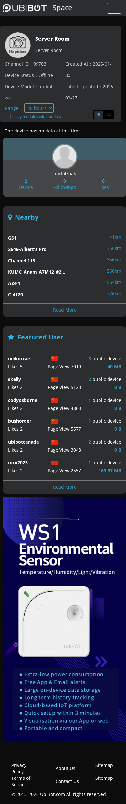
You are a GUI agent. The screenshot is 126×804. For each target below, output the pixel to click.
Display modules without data (34, 116)
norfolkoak (64, 174)
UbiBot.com (52, 794)
